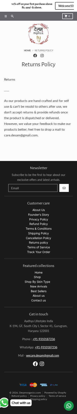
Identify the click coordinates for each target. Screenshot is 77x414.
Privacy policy (37, 395)
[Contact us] (69, 406)
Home (27, 50)
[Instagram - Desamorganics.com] (42, 55)
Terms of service (57, 395)
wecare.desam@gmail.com (42, 355)
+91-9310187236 (44, 339)
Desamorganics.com (30, 392)
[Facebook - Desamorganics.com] (35, 55)
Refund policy (19, 395)
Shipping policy (38, 399)
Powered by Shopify (55, 392)
